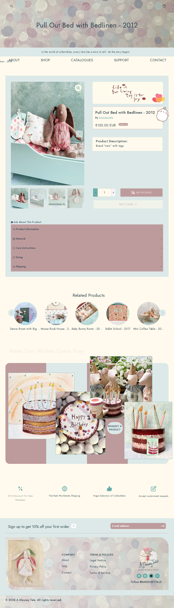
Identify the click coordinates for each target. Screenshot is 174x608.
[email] (157, 576)
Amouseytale (106, 117)
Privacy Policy (98, 567)
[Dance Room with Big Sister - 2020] (25, 316)
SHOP (45, 60)
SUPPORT (121, 60)
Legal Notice (98, 560)
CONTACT (158, 60)
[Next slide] (79, 134)
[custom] (139, 576)
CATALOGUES (82, 60)
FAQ (64, 566)
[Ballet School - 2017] (117, 316)
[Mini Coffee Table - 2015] (148, 316)
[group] (19, 198)
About (65, 560)
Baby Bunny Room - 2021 (87, 329)
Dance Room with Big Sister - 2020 (25, 329)
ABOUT (14, 60)
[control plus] (113, 192)
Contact (66, 573)
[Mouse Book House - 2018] (56, 316)
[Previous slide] (11, 312)
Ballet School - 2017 (117, 329)
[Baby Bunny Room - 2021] (87, 316)
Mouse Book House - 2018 (56, 329)
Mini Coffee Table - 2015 (148, 329)
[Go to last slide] (15, 134)
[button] (12, 6)
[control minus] (95, 192)
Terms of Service (100, 573)
